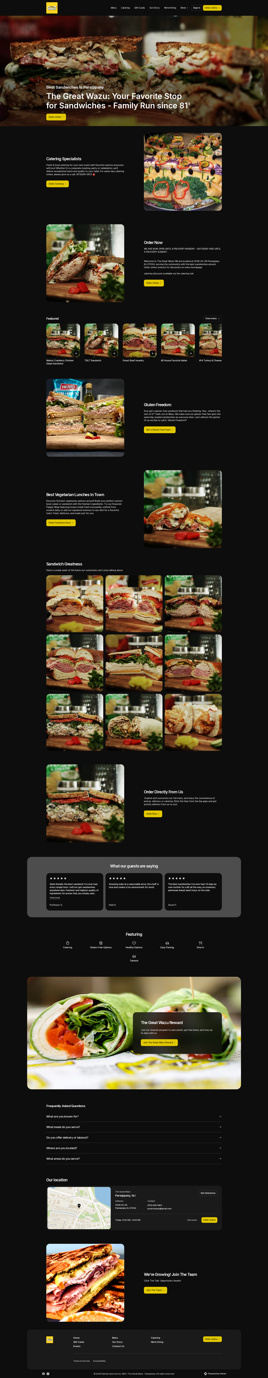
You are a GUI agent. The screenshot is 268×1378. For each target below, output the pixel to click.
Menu (113, 7)
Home (76, 1337)
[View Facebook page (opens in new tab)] (43, 1373)
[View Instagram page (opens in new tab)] (48, 1373)
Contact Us (118, 1346)
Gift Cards (139, 7)
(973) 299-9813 (154, 1205)
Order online (209, 1219)
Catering (125, 7)
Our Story (154, 7)
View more (55, 897)
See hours (192, 1220)
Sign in (196, 7)
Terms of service (81, 1361)
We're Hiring (170, 7)
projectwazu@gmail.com (159, 1208)
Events (76, 1346)
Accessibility (99, 1361)
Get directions (208, 1193)
